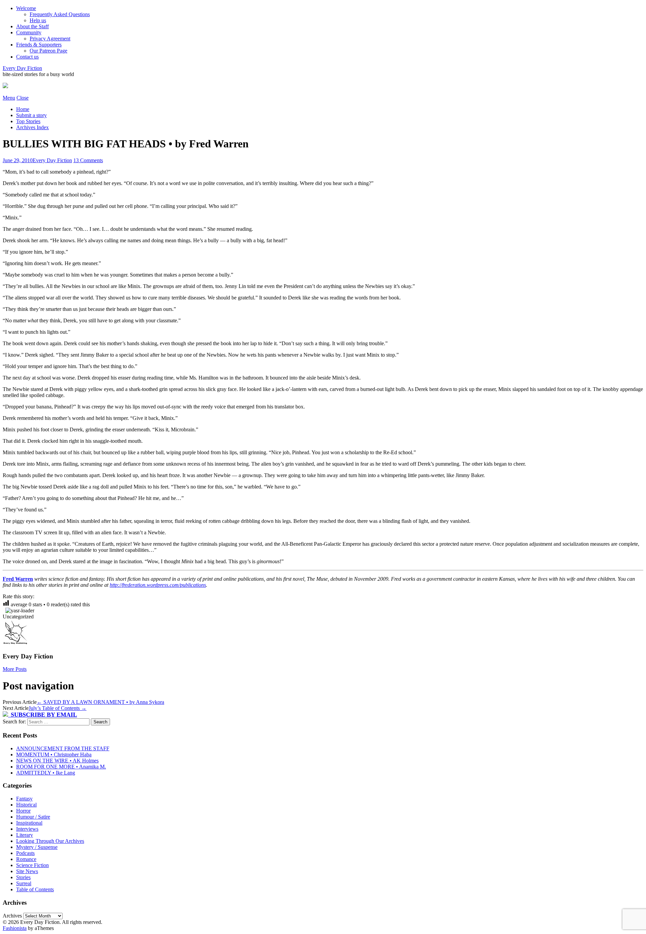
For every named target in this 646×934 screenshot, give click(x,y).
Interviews (27, 829)
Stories (23, 877)
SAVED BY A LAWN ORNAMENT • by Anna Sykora (100, 702)
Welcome (26, 8)
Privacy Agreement (50, 38)
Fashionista (15, 928)
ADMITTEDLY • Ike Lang (45, 773)
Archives (12, 916)
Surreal (23, 883)
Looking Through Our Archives (50, 841)
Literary (24, 835)
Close (22, 98)
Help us (38, 20)
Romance (26, 859)
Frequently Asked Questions (60, 14)
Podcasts (25, 853)
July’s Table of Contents (57, 708)
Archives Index (32, 127)
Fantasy (24, 798)
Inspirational (29, 823)
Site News (27, 871)
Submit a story (31, 115)
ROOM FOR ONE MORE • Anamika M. (61, 766)
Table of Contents (35, 889)
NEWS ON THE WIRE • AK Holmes (57, 760)
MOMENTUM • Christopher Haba (54, 754)
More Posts (15, 669)
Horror (23, 811)
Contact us (27, 57)
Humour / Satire (33, 817)
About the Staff (32, 26)
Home (22, 109)
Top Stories (28, 121)
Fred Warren (18, 579)
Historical (26, 804)
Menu (9, 98)
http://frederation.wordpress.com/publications (158, 585)
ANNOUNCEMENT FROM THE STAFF (62, 748)
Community (28, 32)
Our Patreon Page (48, 50)
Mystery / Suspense (37, 847)
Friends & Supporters (39, 44)
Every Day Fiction (22, 68)
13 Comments (88, 160)
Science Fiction (32, 865)
